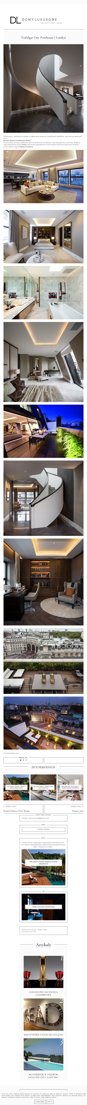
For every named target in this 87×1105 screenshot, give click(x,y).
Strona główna (43, 829)
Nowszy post (11, 806)
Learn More (40, 1102)
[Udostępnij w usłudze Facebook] (24, 760)
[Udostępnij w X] (21, 760)
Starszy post (76, 806)
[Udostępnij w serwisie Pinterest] (26, 760)
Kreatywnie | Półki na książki (43, 1034)
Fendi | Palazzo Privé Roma (17, 811)
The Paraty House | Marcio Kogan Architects (43, 863)
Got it (50, 1102)
